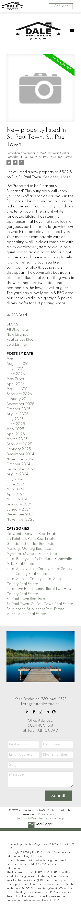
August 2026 (17, 364)
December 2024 (20, 454)
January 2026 (18, 399)
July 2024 (14, 479)
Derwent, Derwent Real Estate (31, 534)
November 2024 (20, 459)
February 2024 (19, 504)
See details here (57, 177)
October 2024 (18, 464)
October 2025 (18, 409)
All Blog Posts (17, 329)
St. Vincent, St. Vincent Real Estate (35, 609)
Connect (61, 6)
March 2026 (16, 389)
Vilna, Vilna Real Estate (26, 614)
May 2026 (15, 379)
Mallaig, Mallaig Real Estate (30, 549)
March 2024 (16, 499)
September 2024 (21, 469)
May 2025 (15, 429)
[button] (27, 711)
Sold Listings (17, 344)
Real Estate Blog (20, 339)
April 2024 (15, 494)
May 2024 (15, 489)
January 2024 (18, 509)
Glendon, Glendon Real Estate (32, 544)
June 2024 (15, 484)
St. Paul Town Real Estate (27, 599)
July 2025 (15, 419)
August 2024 (17, 474)
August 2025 (17, 414)
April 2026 (15, 384)
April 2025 (15, 434)
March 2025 (17, 439)
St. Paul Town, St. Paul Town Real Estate (45, 157)
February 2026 (19, 394)
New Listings (17, 334)
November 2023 (20, 519)
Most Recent (16, 359)
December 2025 (20, 404)
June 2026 (15, 374)
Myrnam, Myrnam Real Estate (31, 554)
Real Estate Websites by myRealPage (40, 818)
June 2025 (15, 424)
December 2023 (20, 514)
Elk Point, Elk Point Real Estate (30, 539)
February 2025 (19, 444)
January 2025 (18, 449)
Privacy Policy (47, 814)
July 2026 (14, 369)
